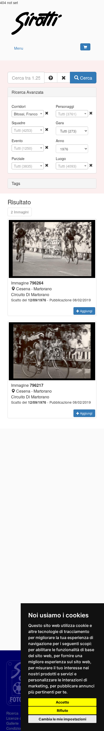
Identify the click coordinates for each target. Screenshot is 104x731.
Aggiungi (85, 311)
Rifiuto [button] (62, 710)
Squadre (18, 122)
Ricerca (12, 713)
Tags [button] (16, 183)
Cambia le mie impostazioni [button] (62, 719)
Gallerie (12, 723)
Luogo (61, 158)
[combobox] (28, 113)
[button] (50, 78)
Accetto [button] (62, 702)
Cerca (85, 77)
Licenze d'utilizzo (19, 718)
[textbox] (72, 113)
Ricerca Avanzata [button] (27, 92)
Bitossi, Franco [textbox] (26, 113)
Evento (17, 140)
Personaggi (65, 106)
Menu (18, 48)
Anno (60, 140)
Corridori (18, 106)
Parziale (18, 158)
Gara (60, 122)
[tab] (52, 92)
